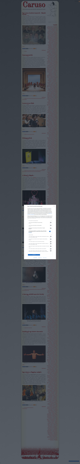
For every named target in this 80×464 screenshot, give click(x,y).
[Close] (54, 206)
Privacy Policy (45, 257)
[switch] (50, 222)
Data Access (40, 257)
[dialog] (40, 232)
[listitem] (40, 220)
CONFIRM (34, 254)
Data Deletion (35, 257)
